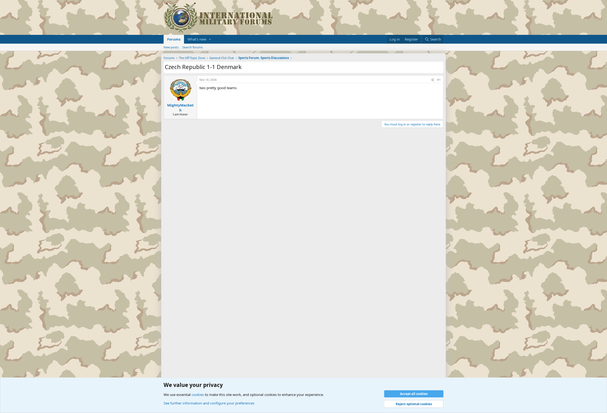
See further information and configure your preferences (209, 403)
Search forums (192, 47)
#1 (439, 80)
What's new (197, 39)
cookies (198, 394)
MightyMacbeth (180, 107)
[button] (210, 39)
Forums (173, 39)
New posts (171, 47)
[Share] (432, 80)
